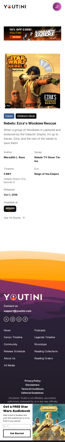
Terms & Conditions (32, 389)
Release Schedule (14, 351)
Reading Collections (46, 351)
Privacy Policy (33, 380)
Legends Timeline (44, 337)
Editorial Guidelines (32, 392)
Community (10, 344)
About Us (9, 358)
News (7, 330)
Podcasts (39, 330)
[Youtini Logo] (15, 6)
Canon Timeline (13, 337)
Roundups (40, 344)
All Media (9, 365)
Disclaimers (32, 385)
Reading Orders (43, 358)
